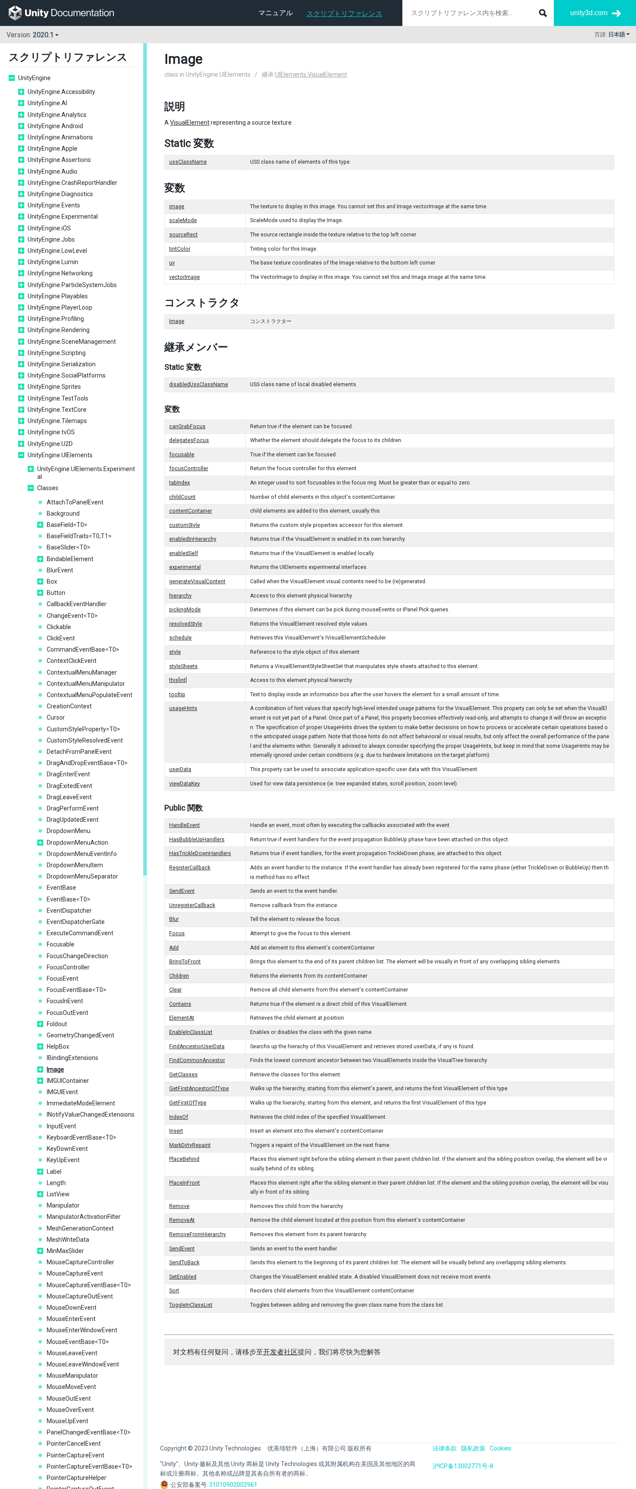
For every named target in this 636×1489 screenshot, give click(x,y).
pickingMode (185, 610)
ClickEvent (61, 638)
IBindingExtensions (72, 1057)
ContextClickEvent (71, 660)
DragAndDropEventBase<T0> (87, 762)
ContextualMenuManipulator (86, 683)
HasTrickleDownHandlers (200, 853)
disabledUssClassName (198, 384)
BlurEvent (60, 570)
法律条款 (445, 1448)
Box (52, 581)
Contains (180, 1004)
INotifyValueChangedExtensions (91, 1114)
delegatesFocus (189, 440)
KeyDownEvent (67, 1148)
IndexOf (178, 1117)
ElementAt (181, 1018)
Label (54, 1171)
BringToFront (185, 962)
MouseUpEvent (67, 1421)
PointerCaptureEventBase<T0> (89, 1466)
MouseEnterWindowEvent (82, 1330)
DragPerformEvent (73, 808)
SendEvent (182, 891)
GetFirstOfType (187, 1103)
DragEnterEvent (68, 774)
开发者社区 (280, 1352)
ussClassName (188, 162)
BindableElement (70, 559)
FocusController (68, 967)
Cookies (500, 1448)
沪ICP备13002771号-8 (463, 1466)
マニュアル (275, 12)
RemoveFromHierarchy (197, 1234)
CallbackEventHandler (76, 604)
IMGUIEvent (62, 1091)
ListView (58, 1194)
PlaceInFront (184, 1183)
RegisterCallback (189, 868)
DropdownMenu (68, 830)
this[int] (178, 680)
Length (56, 1182)
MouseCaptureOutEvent (80, 1296)
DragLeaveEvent (69, 797)
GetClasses (183, 1075)
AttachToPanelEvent (75, 502)
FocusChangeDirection (77, 956)
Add (174, 948)
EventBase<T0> (68, 899)
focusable (181, 455)
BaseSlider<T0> (68, 547)
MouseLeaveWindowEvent (83, 1364)
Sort (174, 1291)
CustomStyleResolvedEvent (85, 740)
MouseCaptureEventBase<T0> (89, 1285)
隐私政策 (473, 1448)
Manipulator (63, 1205)
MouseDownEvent (71, 1307)
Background (63, 513)
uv (172, 263)
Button (56, 592)
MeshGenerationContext (80, 1228)
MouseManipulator (72, 1375)
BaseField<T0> (67, 524)
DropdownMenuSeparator (82, 876)
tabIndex (179, 483)
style (175, 652)
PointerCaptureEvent (75, 1455)
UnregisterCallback (192, 905)
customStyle (184, 525)
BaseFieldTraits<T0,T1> (79, 536)
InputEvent (61, 1126)
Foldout (57, 1024)
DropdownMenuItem (75, 865)
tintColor (179, 249)
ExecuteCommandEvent (80, 933)
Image (55, 1069)
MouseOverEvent (70, 1409)
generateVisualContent (197, 581)
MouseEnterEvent (71, 1318)
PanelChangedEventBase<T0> (89, 1432)
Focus (177, 933)
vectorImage (184, 277)
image (176, 206)
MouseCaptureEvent (75, 1273)
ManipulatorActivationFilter (84, 1216)
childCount (182, 497)
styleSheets (183, 666)
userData (180, 769)
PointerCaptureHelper (76, 1477)
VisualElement (189, 122)
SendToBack (184, 1263)
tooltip (177, 694)
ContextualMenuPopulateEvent (89, 694)
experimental (185, 567)
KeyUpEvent (63, 1159)
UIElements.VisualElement (311, 74)
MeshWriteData (68, 1239)
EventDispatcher (69, 910)
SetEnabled (182, 1277)
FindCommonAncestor (197, 1060)
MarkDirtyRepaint (190, 1145)
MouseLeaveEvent (72, 1353)
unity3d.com (588, 12)
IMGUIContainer (68, 1080)
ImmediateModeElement (81, 1103)
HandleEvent (184, 825)
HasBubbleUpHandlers (197, 840)
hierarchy (180, 596)
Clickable (59, 626)
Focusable (60, 944)
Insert (176, 1131)
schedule (180, 638)
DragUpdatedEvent (73, 819)
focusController (188, 468)
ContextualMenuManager (82, 672)
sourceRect (183, 235)
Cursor (56, 717)
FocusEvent (62, 978)
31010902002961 (233, 1484)
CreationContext (69, 706)
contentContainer (190, 511)
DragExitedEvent (69, 785)
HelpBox (58, 1046)
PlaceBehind (184, 1159)
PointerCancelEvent (74, 1443)
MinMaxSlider (65, 1250)
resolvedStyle (185, 624)
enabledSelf (183, 553)
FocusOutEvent (67, 1012)
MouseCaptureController (80, 1262)
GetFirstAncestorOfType (199, 1088)
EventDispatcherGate (76, 921)
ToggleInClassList (190, 1305)
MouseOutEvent (69, 1398)
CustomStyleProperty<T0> (83, 729)
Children (179, 976)
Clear (175, 990)
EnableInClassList (190, 1032)
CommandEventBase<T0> (83, 649)
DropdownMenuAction (77, 842)
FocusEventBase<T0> (76, 989)
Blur (174, 919)
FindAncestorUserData (197, 1046)
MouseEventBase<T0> (78, 1341)
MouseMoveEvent (71, 1386)
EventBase (61, 887)
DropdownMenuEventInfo (82, 853)
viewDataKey (184, 784)
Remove (179, 1206)
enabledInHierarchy (192, 539)
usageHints (183, 708)
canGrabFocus (187, 426)
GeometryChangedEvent (80, 1035)
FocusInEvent (65, 1001)
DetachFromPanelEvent (79, 751)
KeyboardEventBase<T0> (81, 1137)
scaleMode (183, 220)
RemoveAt (182, 1220)
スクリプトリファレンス (344, 13)
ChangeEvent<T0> (72, 615)
